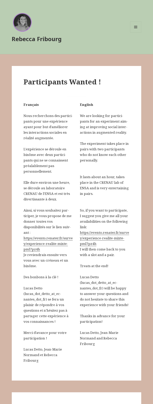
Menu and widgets (135, 32)
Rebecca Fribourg (37, 39)
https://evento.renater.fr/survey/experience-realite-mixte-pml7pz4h (48, 243)
